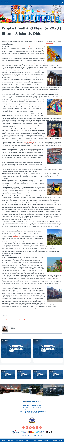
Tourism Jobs (10, 440)
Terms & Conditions (38, 440)
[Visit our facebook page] (40, 427)
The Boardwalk (26, 47)
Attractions (9, 318)
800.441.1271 (36, 412)
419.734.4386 (29, 412)
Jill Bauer (5, 37)
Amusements (16, 318)
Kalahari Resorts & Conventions (39, 64)
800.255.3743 (36, 409)
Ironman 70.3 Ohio (29, 142)
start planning (49, 43)
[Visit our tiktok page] (23, 427)
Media (3, 440)
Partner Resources (19, 440)
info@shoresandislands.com (32, 415)
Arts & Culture (22, 318)
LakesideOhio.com (13, 285)
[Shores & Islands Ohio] (7, 2)
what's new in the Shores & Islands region (13, 319)
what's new (26, 319)
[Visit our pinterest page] (33, 427)
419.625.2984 (29, 409)
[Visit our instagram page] (27, 427)
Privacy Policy (28, 440)
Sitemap (46, 440)
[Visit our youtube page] (30, 427)
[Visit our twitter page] (37, 427)
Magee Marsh (16, 236)
